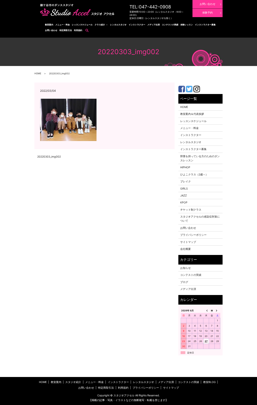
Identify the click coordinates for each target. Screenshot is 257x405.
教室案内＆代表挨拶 (192, 113)
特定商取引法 (65, 30)
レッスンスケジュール (82, 24)
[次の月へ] (217, 310)
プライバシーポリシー (193, 234)
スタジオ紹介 (73, 382)
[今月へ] (212, 310)
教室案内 (49, 24)
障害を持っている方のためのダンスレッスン (200, 158)
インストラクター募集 (205, 24)
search (87, 30)
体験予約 (207, 12)
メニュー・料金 (62, 24)
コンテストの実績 (170, 24)
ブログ (184, 282)
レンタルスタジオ (118, 24)
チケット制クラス (190, 209)
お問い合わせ (51, 30)
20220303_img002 (49, 156)
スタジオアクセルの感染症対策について (200, 218)
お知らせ (185, 267)
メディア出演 (153, 24)
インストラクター (137, 24)
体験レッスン (186, 24)
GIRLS (184, 188)
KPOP (183, 202)
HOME (37, 73)
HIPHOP (185, 167)
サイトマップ (188, 241)
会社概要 (185, 248)
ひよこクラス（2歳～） (194, 174)
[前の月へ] (206, 310)
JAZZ (183, 195)
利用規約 (78, 30)
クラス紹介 (100, 24)
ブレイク (185, 181)
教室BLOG (209, 382)
